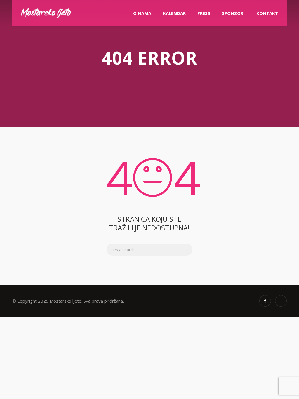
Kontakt (267, 13)
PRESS (203, 13)
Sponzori (233, 13)
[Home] (46, 13)
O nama (142, 13)
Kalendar (174, 13)
